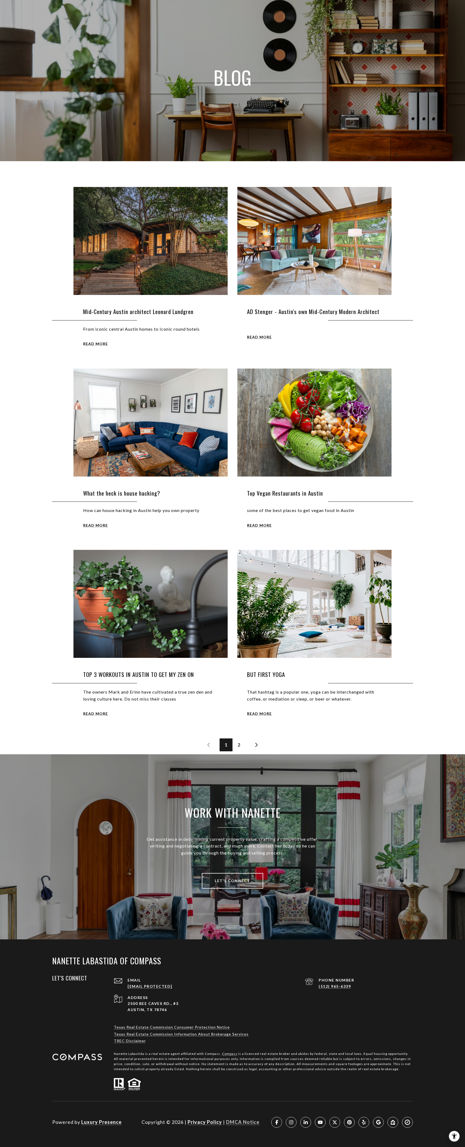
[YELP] (363, 1122)
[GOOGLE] (378, 1122)
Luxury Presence (101, 1122)
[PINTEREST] (349, 1122)
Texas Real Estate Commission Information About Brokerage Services (181, 1034)
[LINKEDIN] (305, 1122)
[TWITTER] (334, 1122)
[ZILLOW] (393, 1122)
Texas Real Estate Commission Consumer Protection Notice (172, 1027)
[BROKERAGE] (407, 1122)
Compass (229, 1054)
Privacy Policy (205, 1122)
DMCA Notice (242, 1122)
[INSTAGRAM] (291, 1122)
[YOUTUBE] (320, 1122)
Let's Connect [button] (232, 880)
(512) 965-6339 (335, 986)
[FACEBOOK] (276, 1122)
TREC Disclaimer (130, 1040)
